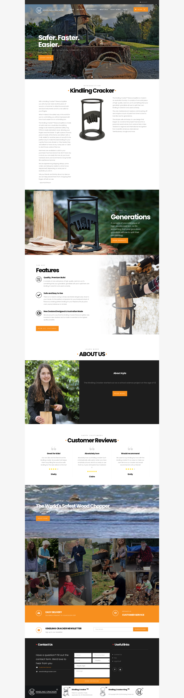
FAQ (115, 658)
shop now (43, 518)
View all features (47, 328)
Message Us (126, 611)
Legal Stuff (117, 661)
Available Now (106, 65)
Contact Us (118, 655)
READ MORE (120, 393)
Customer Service (45, 667)
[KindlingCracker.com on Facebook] (115, 669)
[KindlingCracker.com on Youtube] (120, 669)
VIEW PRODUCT (119, 240)
